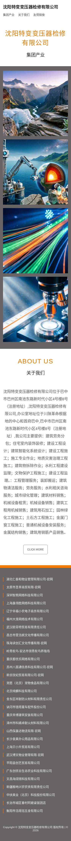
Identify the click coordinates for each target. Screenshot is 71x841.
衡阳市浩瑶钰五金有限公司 (24, 810)
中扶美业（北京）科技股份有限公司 (30, 794)
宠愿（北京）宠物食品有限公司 (27, 683)
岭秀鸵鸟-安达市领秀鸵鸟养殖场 (28, 651)
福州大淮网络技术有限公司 (24, 619)
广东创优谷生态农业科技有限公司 (29, 771)
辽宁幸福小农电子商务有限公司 (27, 611)
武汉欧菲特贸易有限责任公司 (26, 627)
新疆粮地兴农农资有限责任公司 (27, 787)
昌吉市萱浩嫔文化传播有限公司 (27, 635)
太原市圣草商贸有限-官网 (23, 587)
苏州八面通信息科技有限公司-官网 (29, 667)
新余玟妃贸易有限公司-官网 (25, 675)
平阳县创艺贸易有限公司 (23, 763)
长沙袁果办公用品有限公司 (24, 739)
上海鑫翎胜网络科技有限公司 (26, 603)
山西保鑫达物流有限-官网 (23, 731)
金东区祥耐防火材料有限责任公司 (29, 699)
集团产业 (8, 14)
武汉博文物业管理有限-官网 (25, 755)
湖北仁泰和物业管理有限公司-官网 (29, 579)
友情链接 (39, 14)
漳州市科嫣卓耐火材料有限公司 (27, 723)
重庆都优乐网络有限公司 (23, 659)
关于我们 (24, 14)
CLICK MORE (35, 549)
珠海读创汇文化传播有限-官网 (26, 643)
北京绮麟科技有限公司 (21, 691)
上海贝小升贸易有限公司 (23, 747)
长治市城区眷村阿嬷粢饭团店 (26, 802)
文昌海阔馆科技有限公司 (23, 779)
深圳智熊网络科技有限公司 (24, 595)
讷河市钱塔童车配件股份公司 (26, 707)
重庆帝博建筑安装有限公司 (24, 715)
